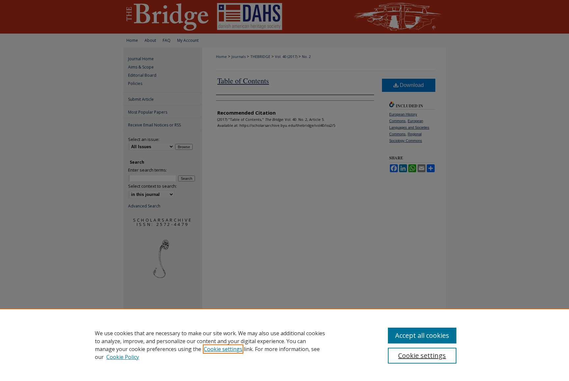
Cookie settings (223, 349)
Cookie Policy (122, 357)
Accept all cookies (422, 335)
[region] (284, 345)
